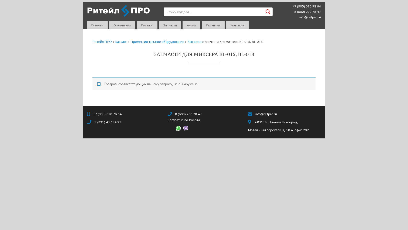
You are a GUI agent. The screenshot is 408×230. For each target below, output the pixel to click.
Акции (191, 25)
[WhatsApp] (178, 129)
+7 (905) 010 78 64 (306, 6)
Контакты (237, 25)
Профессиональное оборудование (157, 41)
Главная (97, 25)
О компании (122, 25)
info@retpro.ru (310, 17)
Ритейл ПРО (102, 41)
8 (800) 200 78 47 (307, 11)
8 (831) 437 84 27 (108, 122)
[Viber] (186, 129)
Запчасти (170, 25)
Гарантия (213, 25)
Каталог (147, 25)
